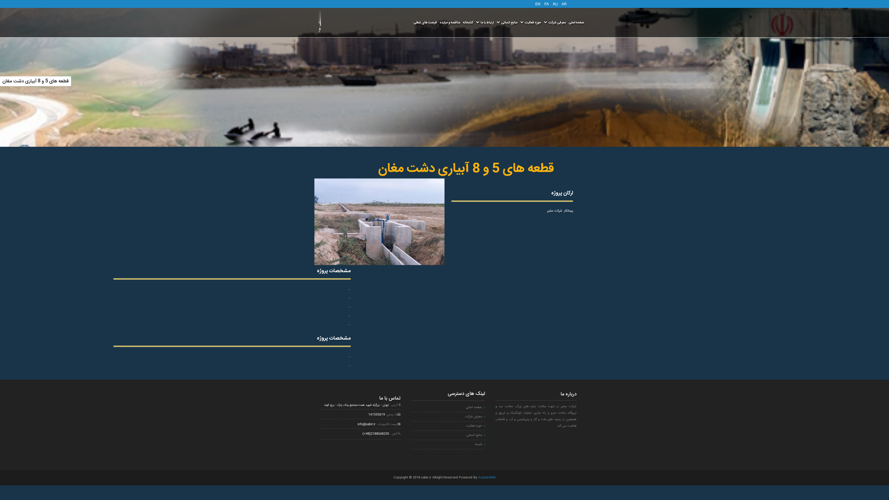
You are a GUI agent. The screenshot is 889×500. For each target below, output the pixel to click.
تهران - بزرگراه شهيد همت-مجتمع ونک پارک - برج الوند (356, 405)
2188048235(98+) (376, 433)
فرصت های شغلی (425, 22)
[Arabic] (564, 3)
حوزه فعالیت (533, 22)
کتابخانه (468, 22)
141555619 (376, 414)
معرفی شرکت (557, 22)
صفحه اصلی (576, 22)
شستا (478, 444)
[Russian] (555, 3)
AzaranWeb (487, 477)
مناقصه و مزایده (450, 22)
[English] (537, 3)
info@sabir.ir (366, 424)
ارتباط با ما (487, 22)
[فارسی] (546, 3)
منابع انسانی (509, 22)
